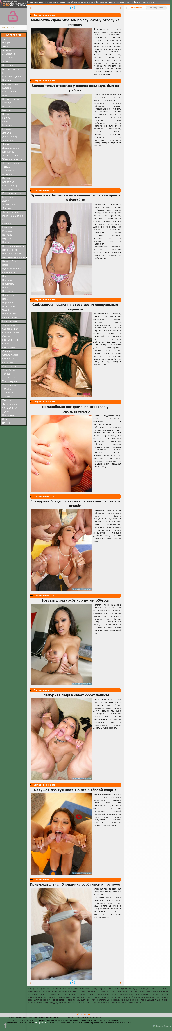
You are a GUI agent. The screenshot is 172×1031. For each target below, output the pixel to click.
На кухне (7, 235)
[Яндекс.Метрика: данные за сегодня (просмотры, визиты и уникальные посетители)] (162, 1026)
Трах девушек (10, 381)
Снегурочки (8, 348)
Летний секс (9, 205)
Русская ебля (9, 321)
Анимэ (6, 62)
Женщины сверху (12, 159)
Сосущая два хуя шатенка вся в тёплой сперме (75, 790)
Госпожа (7, 125)
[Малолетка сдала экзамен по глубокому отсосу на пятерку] (61, 52)
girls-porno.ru (41, 1023)
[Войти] (12, 16)
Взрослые (7, 107)
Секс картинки (10, 333)
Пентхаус (7, 280)
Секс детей (8, 325)
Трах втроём (9, 378)
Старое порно (10, 355)
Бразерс (7, 80)
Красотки (7, 197)
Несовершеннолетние (14, 258)
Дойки (5, 144)
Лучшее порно (10, 212)
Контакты (83, 1014)
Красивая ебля (10, 190)
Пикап (5, 288)
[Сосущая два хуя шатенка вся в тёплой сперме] (61, 834)
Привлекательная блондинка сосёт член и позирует (75, 884)
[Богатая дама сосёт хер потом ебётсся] (61, 644)
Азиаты (6, 47)
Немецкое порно (11, 254)
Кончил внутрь (10, 186)
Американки (9, 54)
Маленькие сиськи (12, 216)
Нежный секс (9, 250)
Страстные (8, 359)
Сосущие (7, 351)
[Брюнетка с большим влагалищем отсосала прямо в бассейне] (61, 249)
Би (3, 73)
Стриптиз (7, 363)
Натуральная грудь (13, 246)
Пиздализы (8, 284)
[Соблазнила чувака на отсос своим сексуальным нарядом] (61, 354)
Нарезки (7, 239)
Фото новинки (10, 404)
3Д (3, 39)
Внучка (6, 114)
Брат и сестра (10, 84)
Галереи (6, 118)
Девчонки (7, 141)
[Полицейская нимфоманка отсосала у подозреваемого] (61, 453)
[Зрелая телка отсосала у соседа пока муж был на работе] (61, 140)
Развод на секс (10, 318)
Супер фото (9, 366)
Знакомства (8, 171)
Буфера (6, 88)
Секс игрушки (10, 329)
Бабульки (7, 65)
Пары (5, 276)
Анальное (7, 58)
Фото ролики (9, 408)
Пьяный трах (9, 314)
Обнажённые (9, 273)
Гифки (5, 122)
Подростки (8, 291)
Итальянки (8, 178)
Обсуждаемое (156, 8)
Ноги (5, 265)
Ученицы (7, 397)
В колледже (9, 92)
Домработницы (10, 148)
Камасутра (8, 182)
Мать (5, 220)
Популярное (136, 8)
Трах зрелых (9, 385)
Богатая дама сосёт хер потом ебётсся (75, 600)
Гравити (6, 129)
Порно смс (8, 303)
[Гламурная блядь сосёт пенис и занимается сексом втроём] (61, 550)
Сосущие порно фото (44, 15)
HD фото (7, 43)
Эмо (4, 419)
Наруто (6, 242)
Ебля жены (8, 152)
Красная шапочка (12, 193)
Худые (5, 412)
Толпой (6, 374)
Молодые (7, 227)
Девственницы (10, 137)
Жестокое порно (11, 163)
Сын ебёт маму (10, 370)
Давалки (7, 133)
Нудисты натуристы (13, 269)
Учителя (6, 400)
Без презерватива (12, 69)
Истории (7, 175)
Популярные (9, 295)
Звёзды (6, 167)
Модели (6, 224)
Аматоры (7, 50)
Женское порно (11, 156)
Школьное (8, 415)
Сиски (5, 344)
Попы (5, 299)
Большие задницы (12, 77)
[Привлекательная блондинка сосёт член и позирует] (61, 934)
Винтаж (6, 110)
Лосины (6, 208)
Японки (6, 423)
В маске (6, 96)
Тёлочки (6, 389)
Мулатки (7, 231)
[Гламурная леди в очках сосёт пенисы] (61, 739)
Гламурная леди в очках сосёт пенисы (75, 695)
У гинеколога (9, 393)
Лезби (5, 201)
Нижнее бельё (10, 261)
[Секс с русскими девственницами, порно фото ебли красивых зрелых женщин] (12, 5)
